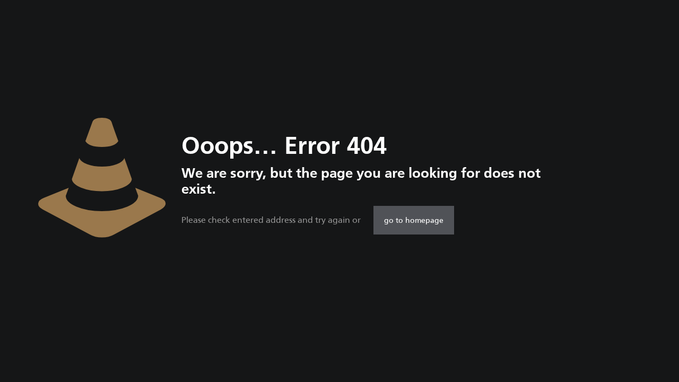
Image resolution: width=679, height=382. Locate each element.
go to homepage (413, 220)
